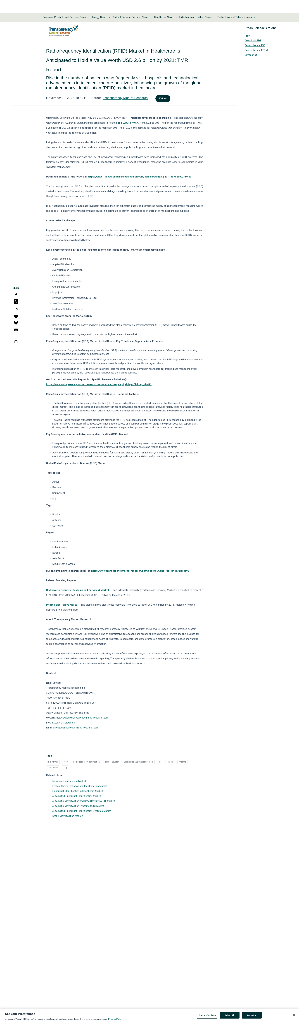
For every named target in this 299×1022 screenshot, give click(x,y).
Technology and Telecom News (234, 17)
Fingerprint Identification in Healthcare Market (77, 791)
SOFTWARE (52, 767)
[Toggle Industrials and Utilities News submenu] (214, 17)
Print (247, 35)
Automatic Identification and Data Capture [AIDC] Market (83, 801)
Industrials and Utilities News (195, 17)
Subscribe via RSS (255, 45)
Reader (170, 762)
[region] (149, 1015)
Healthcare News (163, 17)
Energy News (99, 17)
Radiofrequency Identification (86, 762)
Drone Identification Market (67, 815)
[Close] (294, 1015)
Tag (65, 767)
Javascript (251, 55)
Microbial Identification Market (69, 781)
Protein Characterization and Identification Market (79, 786)
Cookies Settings (207, 1015)
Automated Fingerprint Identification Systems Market (81, 811)
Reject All (230, 1015)
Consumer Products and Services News (64, 17)
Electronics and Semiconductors (138, 762)
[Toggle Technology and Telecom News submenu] (254, 17)
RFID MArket (52, 762)
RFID (66, 762)
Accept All (252, 1015)
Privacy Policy (115, 1019)
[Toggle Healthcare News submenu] (176, 17)
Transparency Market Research (125, 98)
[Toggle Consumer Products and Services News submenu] (88, 17)
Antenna (182, 762)
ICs (160, 762)
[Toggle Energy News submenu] (109, 17)
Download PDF (253, 40)
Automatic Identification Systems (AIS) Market (78, 806)
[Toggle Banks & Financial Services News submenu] (151, 17)
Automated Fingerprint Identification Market (76, 796)
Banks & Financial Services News (130, 17)
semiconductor (112, 762)
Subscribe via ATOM (256, 50)
